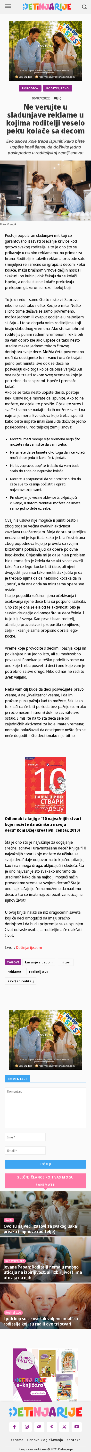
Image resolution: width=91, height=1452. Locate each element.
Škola (9, 1220)
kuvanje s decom (39, 962)
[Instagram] (27, 1427)
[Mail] (39, 1427)
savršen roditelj (21, 981)
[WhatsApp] (70, 998)
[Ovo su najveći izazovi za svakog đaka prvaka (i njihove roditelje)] (45, 1213)
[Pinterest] (59, 998)
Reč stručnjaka (14, 1261)
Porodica (30, 88)
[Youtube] (77, 1427)
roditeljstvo (39, 971)
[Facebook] (36, 998)
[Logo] (47, 7)
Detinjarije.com (29, 947)
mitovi (65, 962)
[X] (47, 998)
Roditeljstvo (57, 88)
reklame (14, 971)
